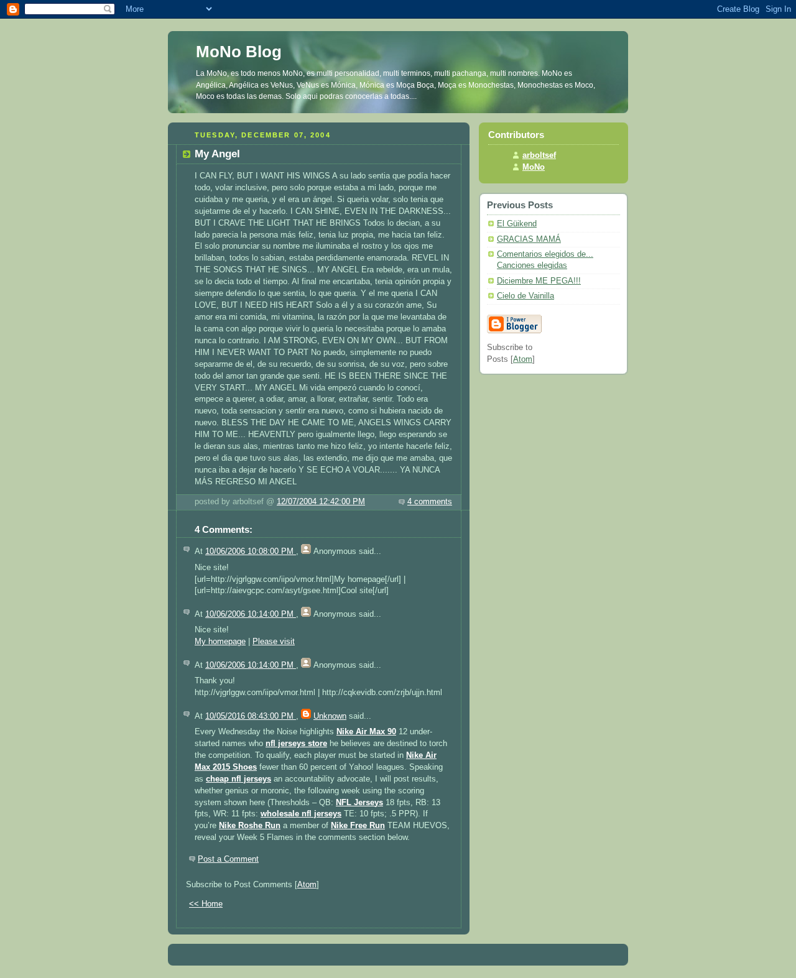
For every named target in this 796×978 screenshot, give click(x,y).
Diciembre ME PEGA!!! (539, 281)
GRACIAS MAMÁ (529, 239)
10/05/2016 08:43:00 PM (250, 716)
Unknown (329, 716)
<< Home (206, 904)
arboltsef (539, 155)
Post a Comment (228, 859)
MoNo (533, 167)
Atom (307, 884)
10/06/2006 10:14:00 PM (250, 614)
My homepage (220, 641)
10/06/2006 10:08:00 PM (250, 551)
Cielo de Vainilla (525, 296)
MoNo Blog (239, 51)
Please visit (273, 641)
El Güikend (517, 223)
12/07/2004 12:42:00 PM (321, 501)
